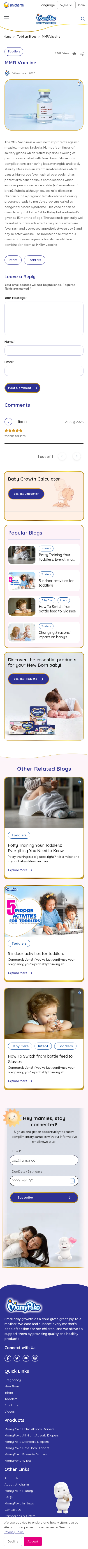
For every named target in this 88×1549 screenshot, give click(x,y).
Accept (33, 1541)
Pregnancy (13, 1380)
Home (7, 36)
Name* (10, 342)
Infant (13, 260)
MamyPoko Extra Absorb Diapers (29, 1429)
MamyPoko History (19, 1491)
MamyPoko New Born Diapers (27, 1448)
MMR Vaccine (51, 36)
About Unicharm (17, 1484)
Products (11, 1405)
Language (47, 5)
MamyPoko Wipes (18, 1461)
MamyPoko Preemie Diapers (26, 1454)
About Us (11, 1478)
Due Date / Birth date (27, 1172)
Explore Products (25, 678)
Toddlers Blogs (26, 36)
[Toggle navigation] (6, 18)
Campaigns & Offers (20, 1516)
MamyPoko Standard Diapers (27, 1442)
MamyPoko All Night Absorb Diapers (32, 1435)
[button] (83, 18)
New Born (12, 1386)
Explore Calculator (26, 493)
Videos (10, 1411)
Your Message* (16, 298)
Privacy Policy (14, 1532)
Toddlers (13, 51)
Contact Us (13, 1510)
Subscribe (25, 1197)
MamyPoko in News (19, 1503)
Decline (12, 1541)
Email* (9, 362)
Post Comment (19, 388)
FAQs (9, 1497)
